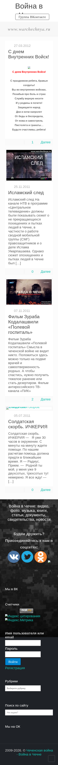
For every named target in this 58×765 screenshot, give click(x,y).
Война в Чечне (29, 6)
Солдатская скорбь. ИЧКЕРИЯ (27, 424)
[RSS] (27, 760)
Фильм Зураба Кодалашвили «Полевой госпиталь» (24, 324)
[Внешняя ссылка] (14, 562)
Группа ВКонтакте (32, 17)
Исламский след (26, 192)
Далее (46, 142)
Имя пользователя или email (24, 635)
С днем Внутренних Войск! (28, 54)
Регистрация (15, 668)
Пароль (11, 648)
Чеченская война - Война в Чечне (35, 752)
